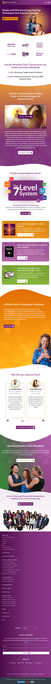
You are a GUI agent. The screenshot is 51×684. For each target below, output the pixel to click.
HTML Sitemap (33, 674)
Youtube (30, 662)
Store (4, 609)
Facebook (13, 662)
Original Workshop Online (8, 579)
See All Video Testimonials (25, 427)
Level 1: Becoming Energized (9, 563)
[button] (22, 420)
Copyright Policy (25, 674)
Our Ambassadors (6, 547)
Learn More (24, 213)
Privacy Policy (16, 674)
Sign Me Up (25, 653)
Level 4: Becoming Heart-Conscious (10, 569)
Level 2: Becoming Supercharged (10, 565)
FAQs (3, 545)
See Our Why (8, 326)
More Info (32, 681)
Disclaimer (9, 674)
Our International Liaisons (8, 549)
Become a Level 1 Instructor (8, 599)
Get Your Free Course (11, 18)
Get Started (6, 552)
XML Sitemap (41, 674)
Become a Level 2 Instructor (8, 601)
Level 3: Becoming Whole (8, 567)
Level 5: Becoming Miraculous (9, 571)
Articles (4, 543)
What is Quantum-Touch (7, 537)
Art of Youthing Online (7, 581)
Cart (3, 619)
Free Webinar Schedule (24, 235)
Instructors (6, 592)
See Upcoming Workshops (24, 460)
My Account (6, 616)
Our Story (4, 539)
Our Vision (4, 541)
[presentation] (8, 420)
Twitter (22, 662)
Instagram (39, 662)
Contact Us (5, 612)
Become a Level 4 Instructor (8, 605)
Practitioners (6, 588)
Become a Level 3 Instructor (8, 603)
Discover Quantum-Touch (8, 561)
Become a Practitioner (7, 597)
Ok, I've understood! (21, 681)
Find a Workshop (7, 584)
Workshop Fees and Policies (8, 573)
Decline (27, 681)
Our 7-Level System (8, 556)
